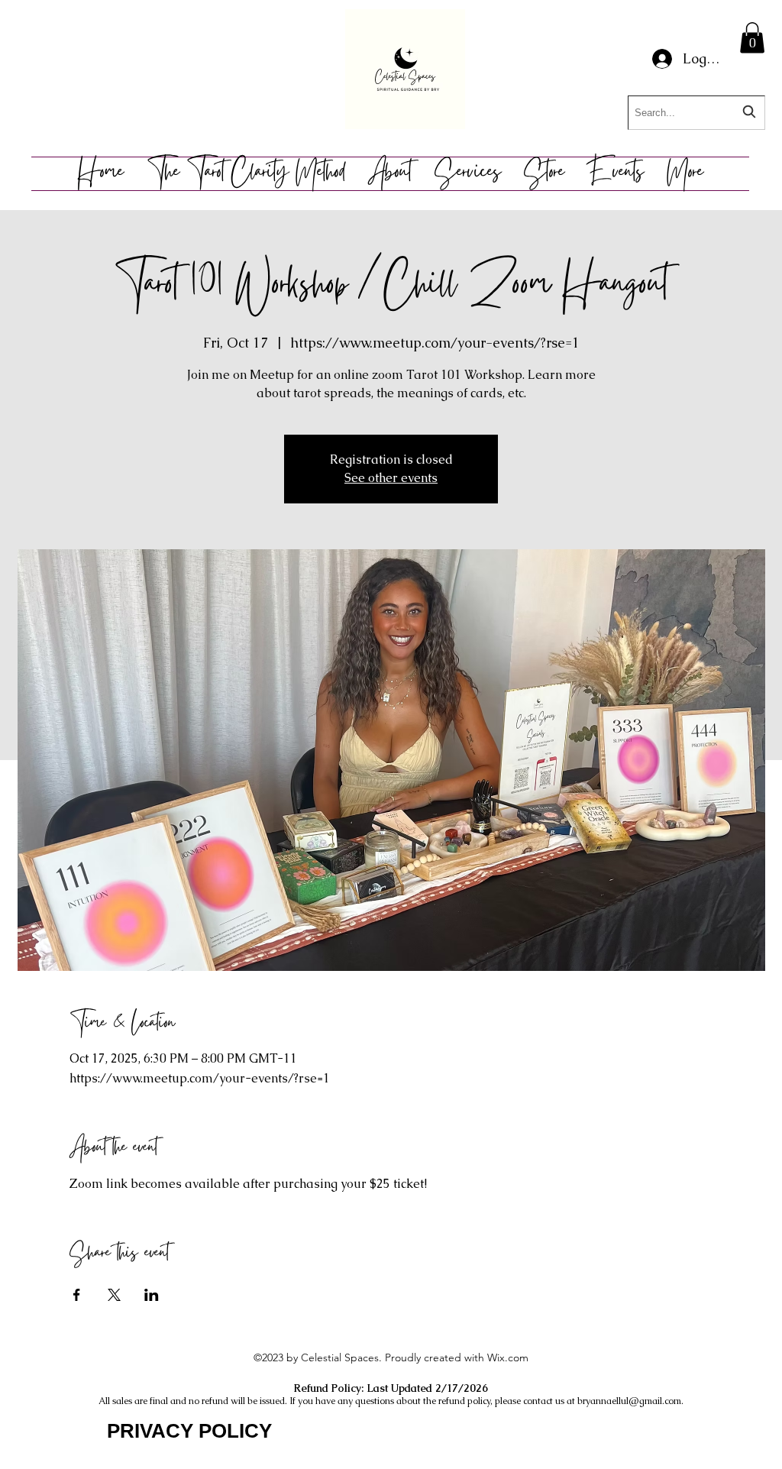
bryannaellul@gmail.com (629, 1401)
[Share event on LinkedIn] (151, 1295)
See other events (391, 478)
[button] (752, 37)
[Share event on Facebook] (76, 1295)
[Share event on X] (114, 1295)
